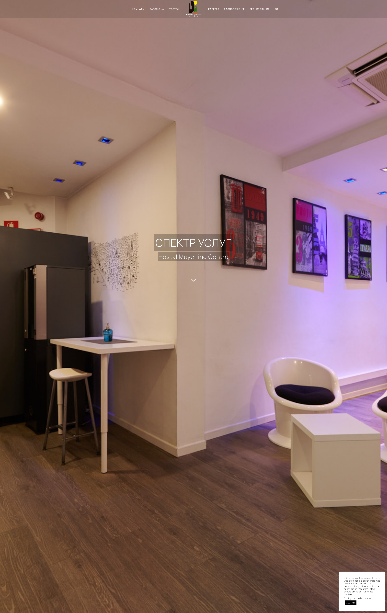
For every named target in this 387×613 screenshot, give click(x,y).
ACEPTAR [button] (350, 603)
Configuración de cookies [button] (357, 598)
